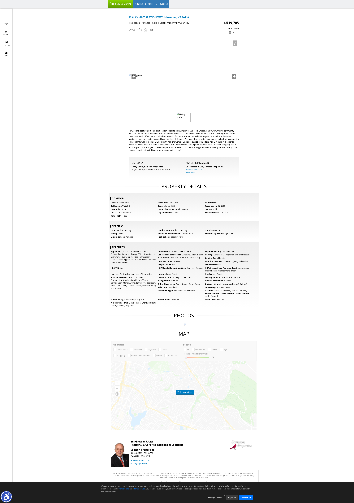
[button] (6, 496)
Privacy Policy (124, 489)
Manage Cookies (215, 497)
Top (6, 24)
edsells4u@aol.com (194, 169)
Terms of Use (139, 489)
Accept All (246, 497)
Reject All (232, 497)
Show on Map (185, 392)
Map (6, 56)
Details (6, 35)
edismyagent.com (139, 463)
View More (190, 172)
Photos (6, 45)
